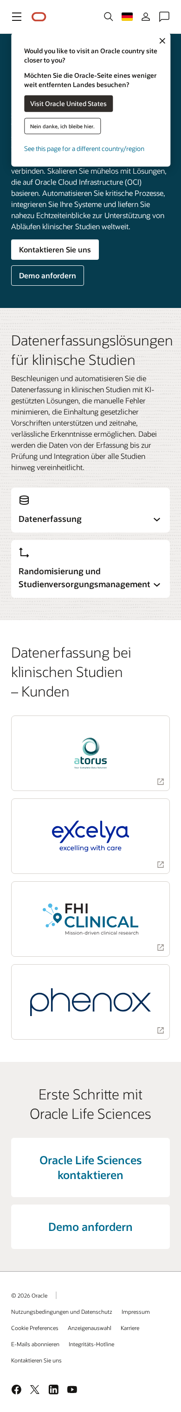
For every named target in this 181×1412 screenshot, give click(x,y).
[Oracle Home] (39, 17)
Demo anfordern (47, 275)
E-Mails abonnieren (35, 1344)
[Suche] (108, 16)
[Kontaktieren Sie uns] (164, 16)
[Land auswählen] (127, 16)
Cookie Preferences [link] (34, 1327)
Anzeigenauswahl (89, 1327)
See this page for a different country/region (84, 148)
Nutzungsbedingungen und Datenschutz (61, 1311)
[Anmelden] (145, 16)
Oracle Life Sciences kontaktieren (90, 1167)
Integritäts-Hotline (91, 1344)
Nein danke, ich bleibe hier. (62, 125)
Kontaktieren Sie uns (55, 249)
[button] (16, 16)
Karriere (130, 1327)
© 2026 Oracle (29, 1295)
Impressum (136, 1311)
